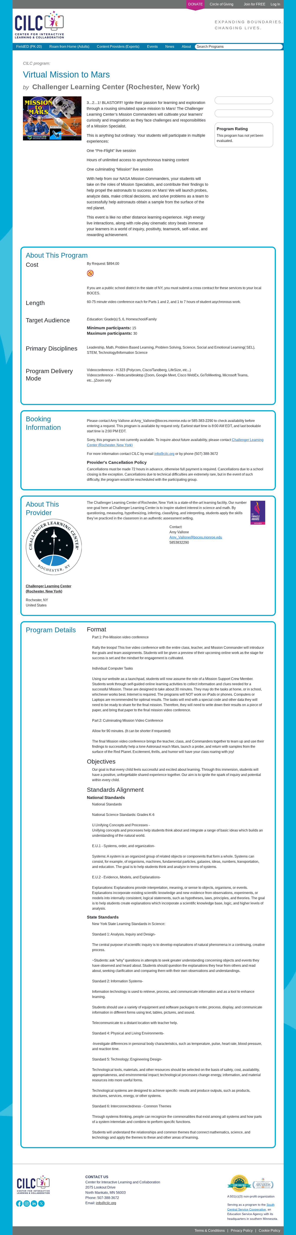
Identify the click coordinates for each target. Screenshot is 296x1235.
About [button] (186, 46)
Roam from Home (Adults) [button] (69, 46)
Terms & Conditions (210, 1230)
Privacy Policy (242, 1230)
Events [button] (152, 46)
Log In (275, 4)
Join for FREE (254, 4)
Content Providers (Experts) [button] (118, 46)
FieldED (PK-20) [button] (29, 46)
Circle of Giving (221, 4)
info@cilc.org (164, 454)
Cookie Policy (269, 1230)
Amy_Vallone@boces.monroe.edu (195, 537)
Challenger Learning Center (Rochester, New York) (116, 87)
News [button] (169, 46)
